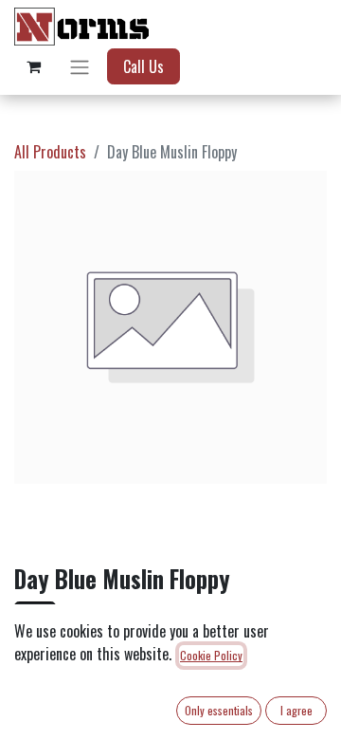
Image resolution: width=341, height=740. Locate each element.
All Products (50, 151)
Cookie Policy (211, 655)
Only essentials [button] (219, 710)
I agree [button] (296, 710)
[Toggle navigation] (79, 66)
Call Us (143, 66)
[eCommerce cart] (33, 66)
